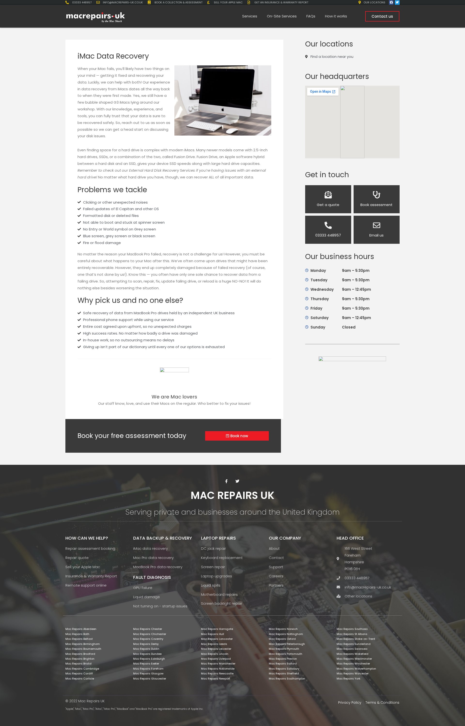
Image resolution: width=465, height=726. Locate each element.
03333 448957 (328, 235)
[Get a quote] (328, 195)
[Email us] (376, 225)
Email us (376, 235)
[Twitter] (397, 2)
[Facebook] (391, 2)
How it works (336, 16)
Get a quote (328, 204)
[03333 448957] (328, 225)
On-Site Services (282, 16)
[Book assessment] (376, 195)
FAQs (310, 16)
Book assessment (376, 204)
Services (249, 16)
